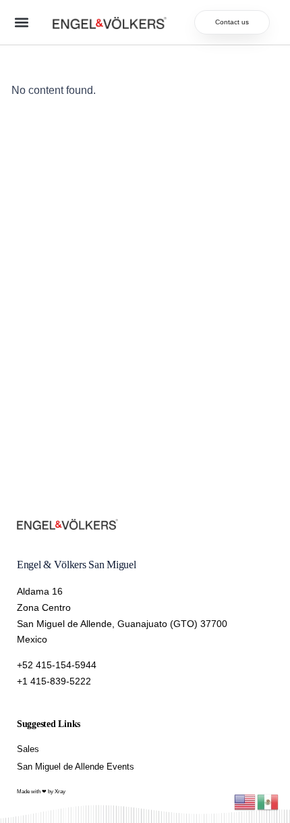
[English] (245, 801)
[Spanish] (268, 801)
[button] (21, 22)
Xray (60, 792)
